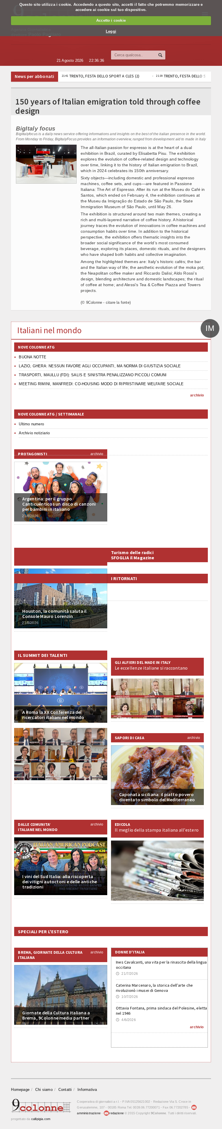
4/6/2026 (126, 1020)
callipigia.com (40, 1119)
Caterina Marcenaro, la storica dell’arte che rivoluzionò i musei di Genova (154, 988)
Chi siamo (44, 1089)
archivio (197, 395)
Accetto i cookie (111, 20)
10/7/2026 (127, 997)
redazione (116, 1113)
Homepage (20, 1089)
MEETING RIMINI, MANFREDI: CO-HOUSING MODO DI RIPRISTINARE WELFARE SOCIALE (101, 384)
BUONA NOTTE (32, 357)
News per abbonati (34, 76)
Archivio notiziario (34, 433)
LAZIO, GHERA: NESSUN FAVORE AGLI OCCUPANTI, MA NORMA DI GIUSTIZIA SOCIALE (100, 366)
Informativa (87, 1089)
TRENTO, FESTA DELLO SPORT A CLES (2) (101, 76)
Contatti (65, 1089)
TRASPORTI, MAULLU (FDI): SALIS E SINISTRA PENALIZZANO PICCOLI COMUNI (92, 375)
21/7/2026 (127, 974)
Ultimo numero (31, 424)
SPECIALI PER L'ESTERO (43, 931)
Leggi (111, 31)
